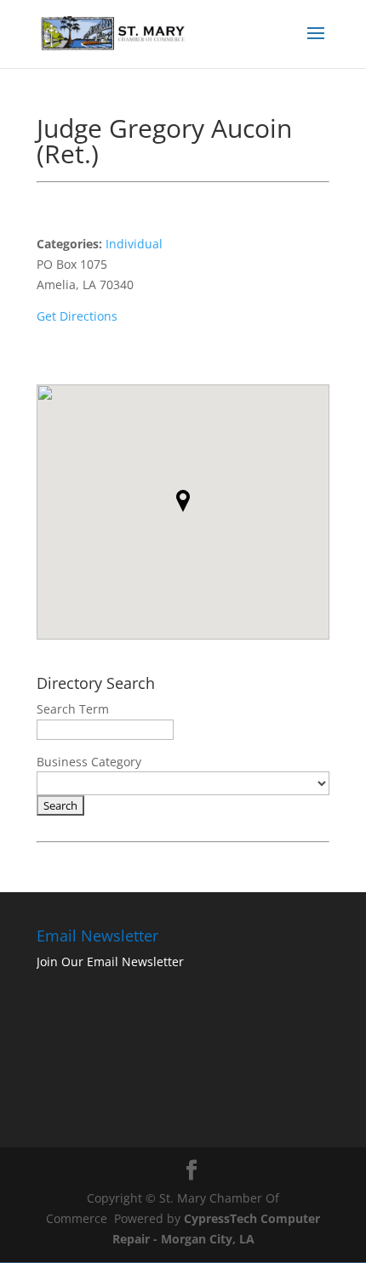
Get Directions (77, 316)
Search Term (73, 709)
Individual (134, 244)
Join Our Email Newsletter (110, 961)
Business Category (89, 762)
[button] (183, 501)
